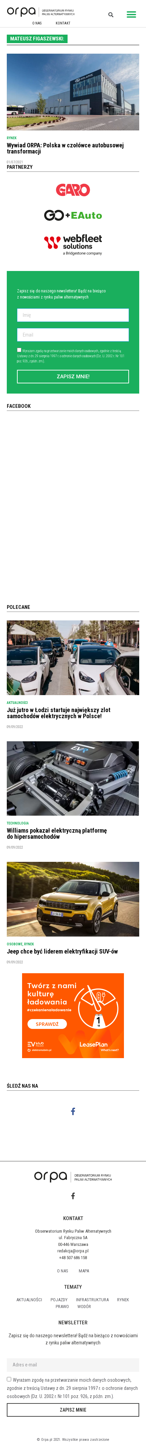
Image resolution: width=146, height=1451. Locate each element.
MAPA (84, 1270)
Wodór (84, 1306)
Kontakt (63, 23)
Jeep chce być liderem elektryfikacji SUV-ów (62, 951)
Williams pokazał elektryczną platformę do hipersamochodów (57, 833)
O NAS (36, 23)
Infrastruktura (92, 1299)
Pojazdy (59, 1299)
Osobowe (14, 944)
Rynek (12, 138)
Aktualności (17, 703)
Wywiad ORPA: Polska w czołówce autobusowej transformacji (65, 148)
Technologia (18, 823)
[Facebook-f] (73, 1112)
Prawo (62, 1306)
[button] (131, 14)
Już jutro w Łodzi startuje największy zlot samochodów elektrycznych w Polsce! (58, 713)
